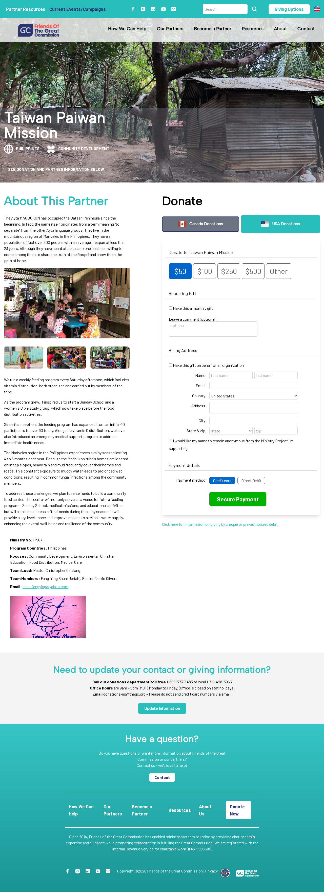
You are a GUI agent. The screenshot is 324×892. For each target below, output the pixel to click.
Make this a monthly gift (193, 308)
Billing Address (183, 350)
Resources (253, 28)
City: (203, 420)
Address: (199, 405)
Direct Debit (251, 480)
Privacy (211, 870)
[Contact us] (175, 9)
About (280, 28)
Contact (306, 28)
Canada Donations (205, 223)
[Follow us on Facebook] (135, 9)
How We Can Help (127, 28)
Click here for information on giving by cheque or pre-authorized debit (220, 524)
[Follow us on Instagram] (145, 9)
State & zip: (197, 430)
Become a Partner (212, 28)
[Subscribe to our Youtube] (165, 9)
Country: (199, 395)
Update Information (162, 708)
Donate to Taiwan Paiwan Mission (201, 252)
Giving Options (289, 9)
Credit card (222, 480)
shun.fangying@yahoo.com (45, 586)
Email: (201, 385)
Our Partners (170, 28)
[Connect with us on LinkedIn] (155, 9)
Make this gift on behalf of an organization (208, 365)
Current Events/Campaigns (77, 9)
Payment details (184, 465)
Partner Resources (25, 9)
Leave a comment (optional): (193, 319)
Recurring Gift (182, 293)
